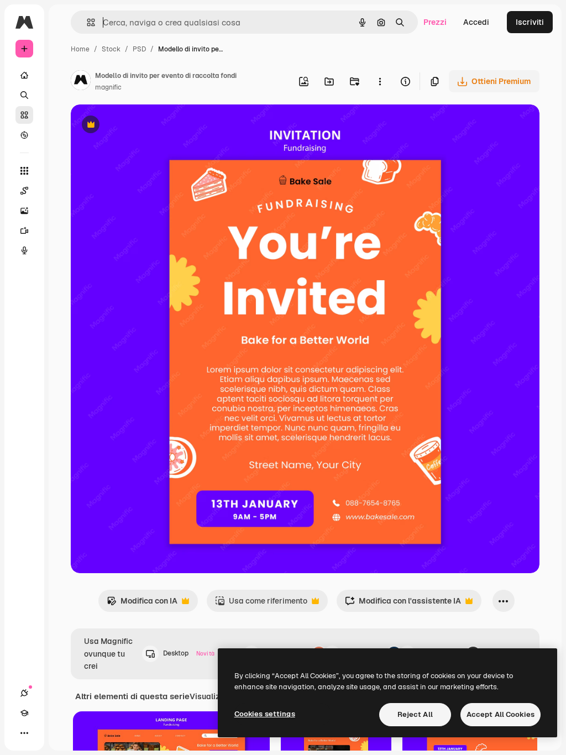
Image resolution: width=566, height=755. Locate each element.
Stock (111, 49)
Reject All (415, 714)
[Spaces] (24, 191)
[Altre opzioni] (380, 81)
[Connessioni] (24, 693)
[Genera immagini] (24, 210)
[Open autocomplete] (86, 22)
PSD (139, 49)
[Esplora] (24, 135)
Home (80, 49)
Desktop (188, 653)
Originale (143, 125)
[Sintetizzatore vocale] (24, 250)
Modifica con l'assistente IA (403, 604)
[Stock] (24, 115)
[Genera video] (24, 230)
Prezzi (435, 22)
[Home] (24, 75)
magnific (108, 87)
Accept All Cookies (500, 714)
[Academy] (24, 713)
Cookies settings (264, 714)
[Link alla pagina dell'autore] (81, 81)
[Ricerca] (24, 95)
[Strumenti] (24, 171)
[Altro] (24, 733)
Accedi (476, 22)
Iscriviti (530, 22)
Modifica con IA (142, 604)
